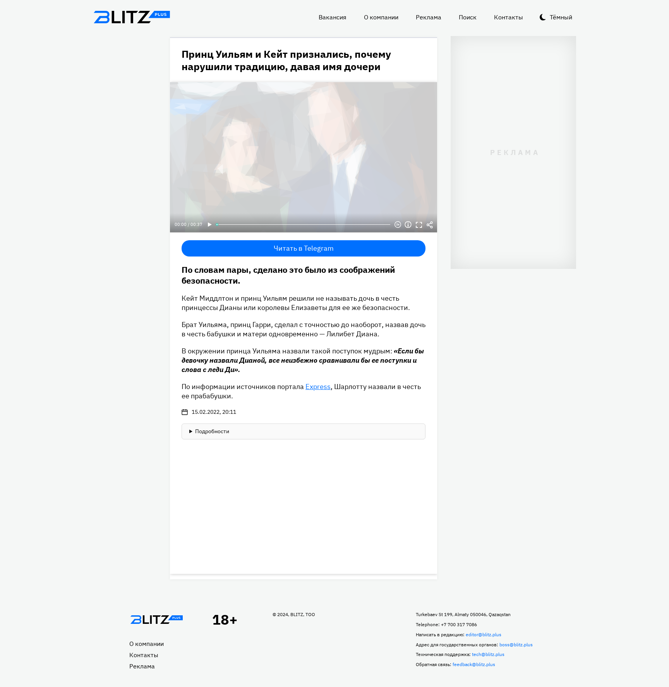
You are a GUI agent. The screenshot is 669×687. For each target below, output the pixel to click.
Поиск (468, 17)
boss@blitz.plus (516, 644)
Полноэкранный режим (418, 224)
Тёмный (561, 17)
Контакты (508, 17)
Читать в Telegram (304, 248)
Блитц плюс (131, 17)
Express (318, 386)
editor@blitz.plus (483, 634)
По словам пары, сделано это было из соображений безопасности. (288, 275)
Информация (408, 224)
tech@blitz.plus (488, 654)
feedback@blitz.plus (474, 664)
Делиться (429, 224)
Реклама (428, 17)
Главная (156, 619)
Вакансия (333, 17)
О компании (381, 17)
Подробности (212, 431)
